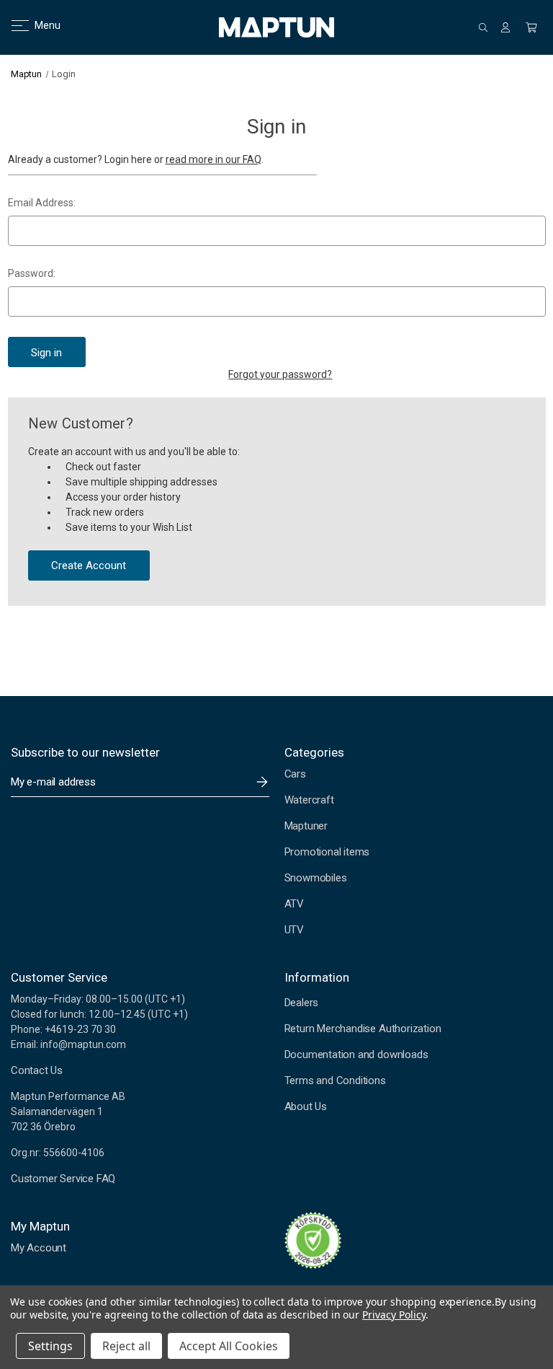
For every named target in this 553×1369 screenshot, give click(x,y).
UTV (294, 929)
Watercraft (309, 799)
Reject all (126, 1346)
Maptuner (306, 825)
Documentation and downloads (356, 1054)
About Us (305, 1106)
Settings (50, 1346)
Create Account (88, 565)
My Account (38, 1247)
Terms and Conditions (335, 1080)
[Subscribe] (262, 782)
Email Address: (42, 202)
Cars (295, 773)
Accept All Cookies (228, 1346)
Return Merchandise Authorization (362, 1028)
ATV (294, 903)
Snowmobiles (315, 877)
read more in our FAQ (213, 159)
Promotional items (327, 851)
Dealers (301, 1002)
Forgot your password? (280, 374)
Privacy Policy (393, 1314)
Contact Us (37, 1070)
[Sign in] (505, 27)
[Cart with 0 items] (531, 27)
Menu (38, 25)
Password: (31, 273)
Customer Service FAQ (63, 1178)
